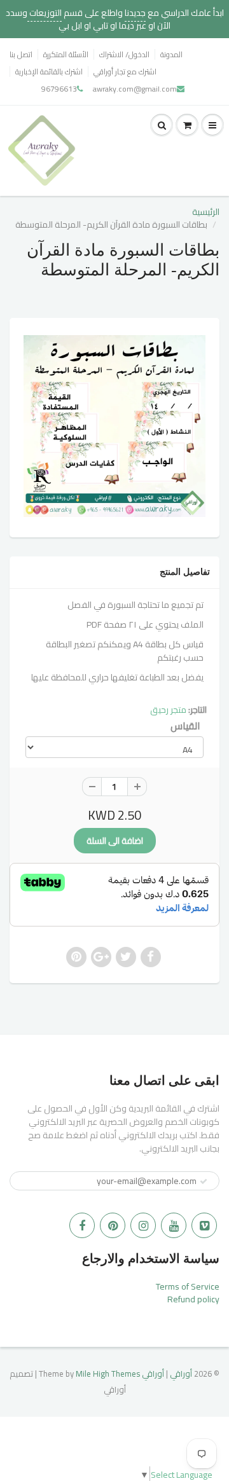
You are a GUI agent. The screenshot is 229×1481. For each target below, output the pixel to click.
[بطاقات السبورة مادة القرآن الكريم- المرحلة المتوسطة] (114, 426)
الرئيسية (205, 211)
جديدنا (135, 12)
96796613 (59, 88)
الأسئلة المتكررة (65, 54)
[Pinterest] (112, 1225)
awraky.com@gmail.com (135, 88)
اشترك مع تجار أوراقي (125, 71)
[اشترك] (203, 1181)
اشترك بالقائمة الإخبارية (49, 71)
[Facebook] (82, 1225)
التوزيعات (44, 12)
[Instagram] (143, 1225)
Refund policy (193, 1299)
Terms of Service (187, 1286)
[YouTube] (173, 1225)
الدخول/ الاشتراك (124, 54)
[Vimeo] (204, 1225)
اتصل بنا (21, 54)
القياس (185, 726)
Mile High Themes (108, 1373)
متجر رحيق (168, 709)
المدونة (171, 54)
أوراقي (181, 1373)
